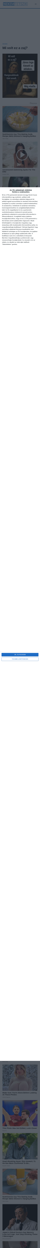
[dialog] (20, 624)
